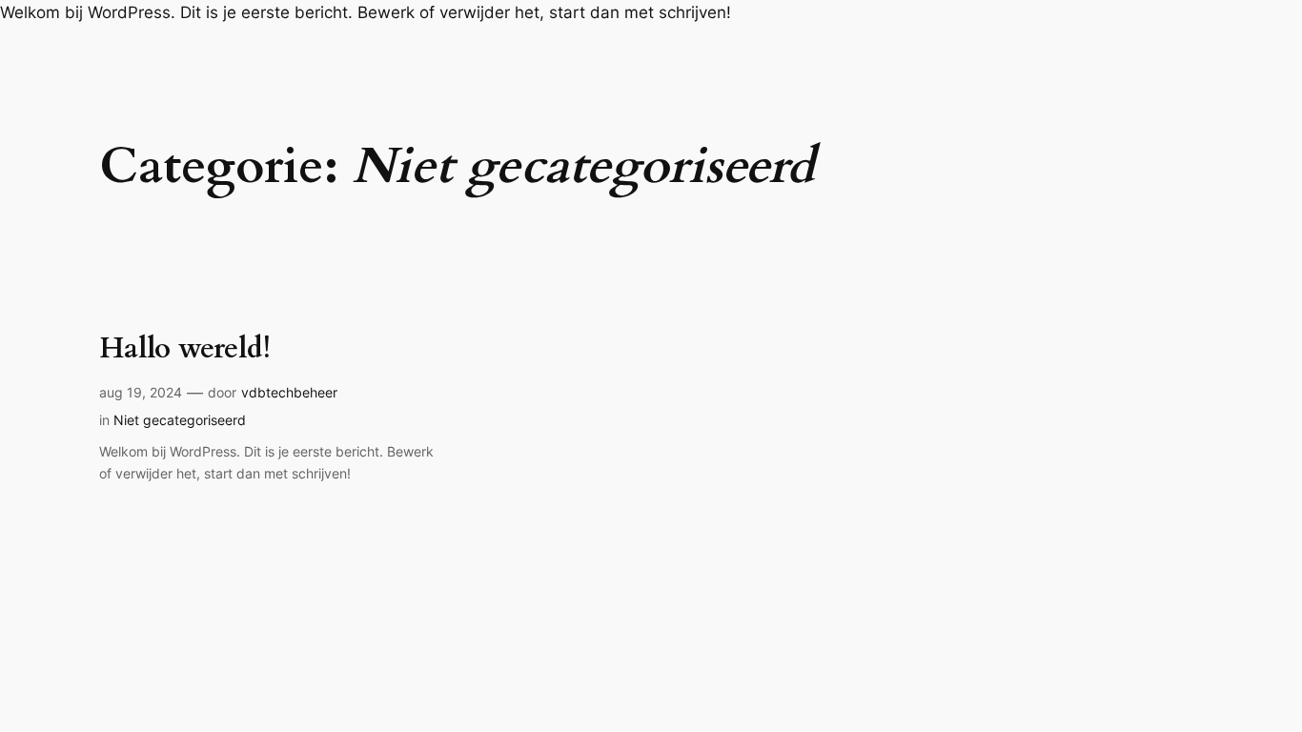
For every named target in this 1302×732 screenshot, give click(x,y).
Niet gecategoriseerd (179, 420)
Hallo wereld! (185, 350)
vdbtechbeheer (289, 392)
